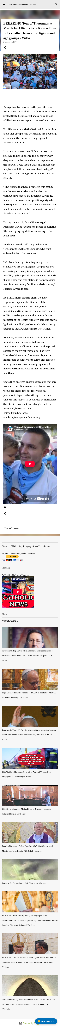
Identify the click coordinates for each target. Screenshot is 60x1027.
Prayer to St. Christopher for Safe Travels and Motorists (24, 883)
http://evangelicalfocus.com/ (24, 417)
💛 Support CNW (46, 1021)
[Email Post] (5, 508)
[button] (5, 48)
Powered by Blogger (31, 1023)
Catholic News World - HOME (22, 4)
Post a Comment (11, 528)
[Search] (56, 4)
